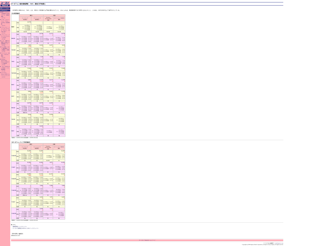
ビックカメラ (25, 18)
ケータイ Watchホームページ (147, 240)
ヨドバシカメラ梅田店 (59, 18)
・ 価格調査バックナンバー (19, 226)
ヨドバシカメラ (37, 18)
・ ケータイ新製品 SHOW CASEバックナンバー (25, 228)
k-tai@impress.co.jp (279, 243)
